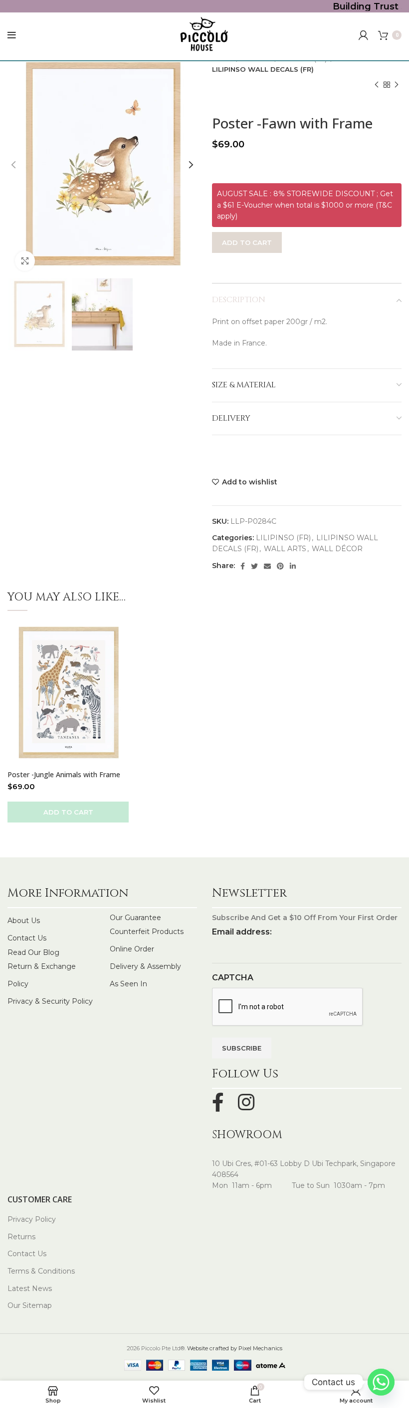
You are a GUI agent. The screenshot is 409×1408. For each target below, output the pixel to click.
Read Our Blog (33, 952)
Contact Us (26, 938)
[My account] (363, 35)
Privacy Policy (31, 1219)
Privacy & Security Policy (50, 1001)
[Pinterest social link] (280, 566)
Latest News (29, 1288)
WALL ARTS (285, 548)
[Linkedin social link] (293, 566)
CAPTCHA (232, 977)
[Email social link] (267, 566)
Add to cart (247, 242)
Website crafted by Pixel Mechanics (234, 1348)
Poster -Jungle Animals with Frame (63, 774)
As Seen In (128, 983)
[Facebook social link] (242, 566)
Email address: (242, 932)
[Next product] (397, 85)
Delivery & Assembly (145, 966)
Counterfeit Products (147, 931)
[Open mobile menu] (11, 35)
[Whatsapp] (381, 1382)
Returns (21, 1236)
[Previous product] (377, 85)
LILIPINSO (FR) (283, 537)
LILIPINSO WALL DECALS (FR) (263, 69)
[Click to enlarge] (25, 261)
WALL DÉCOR (337, 548)
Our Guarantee (135, 917)
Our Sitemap (29, 1305)
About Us (23, 920)
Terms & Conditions (41, 1271)
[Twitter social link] (254, 566)
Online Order (132, 948)
